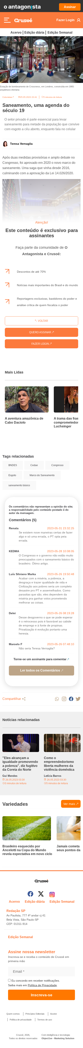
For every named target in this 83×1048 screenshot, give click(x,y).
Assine (53, 1014)
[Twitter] (41, 894)
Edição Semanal (60, 32)
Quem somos (13, 1014)
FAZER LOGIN (40, 343)
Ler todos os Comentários (40, 670)
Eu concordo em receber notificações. (35, 980)
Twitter (78, 698)
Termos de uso (44, 1019)
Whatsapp (56, 698)
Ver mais (69, 804)
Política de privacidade (21, 1019)
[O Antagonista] (22, 7)
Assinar (70, 7)
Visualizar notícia (18, 389)
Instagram (63, 698)
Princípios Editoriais (35, 1014)
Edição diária (34, 32)
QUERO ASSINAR (40, 332)
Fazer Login (65, 20)
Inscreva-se (41, 995)
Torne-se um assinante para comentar (39, 659)
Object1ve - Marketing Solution (58, 1038)
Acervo (16, 32)
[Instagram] (52, 894)
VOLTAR (42, 320)
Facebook (71, 698)
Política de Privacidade (42, 985)
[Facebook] (30, 894)
